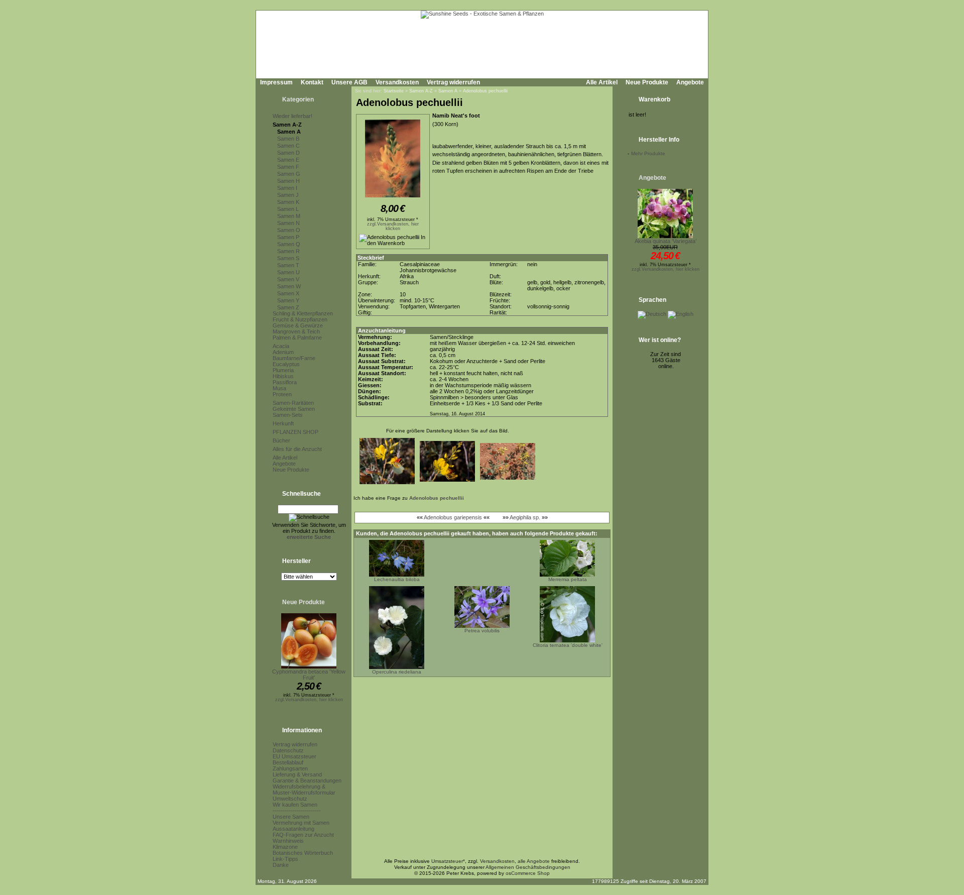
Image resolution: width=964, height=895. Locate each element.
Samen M (288, 216)
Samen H (288, 181)
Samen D (288, 153)
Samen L (288, 209)
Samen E (288, 160)
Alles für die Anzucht (297, 449)
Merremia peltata (567, 579)
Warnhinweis (288, 841)
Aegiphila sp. (525, 517)
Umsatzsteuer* (448, 861)
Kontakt (312, 82)
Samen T (288, 265)
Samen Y (288, 300)
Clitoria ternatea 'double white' (567, 645)
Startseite (394, 90)
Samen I (287, 188)
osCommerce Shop (528, 873)
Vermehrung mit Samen (301, 823)
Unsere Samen (291, 817)
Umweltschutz (290, 799)
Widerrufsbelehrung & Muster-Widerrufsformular (304, 790)
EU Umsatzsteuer (294, 756)
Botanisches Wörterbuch (303, 853)
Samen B (288, 139)
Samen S (288, 258)
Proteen (282, 394)
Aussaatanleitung (293, 829)
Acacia (281, 346)
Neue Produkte (647, 82)
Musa (279, 388)
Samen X (288, 293)
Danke (281, 865)
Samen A (289, 132)
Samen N (288, 223)
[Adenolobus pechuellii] (393, 198)
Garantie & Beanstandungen (307, 780)
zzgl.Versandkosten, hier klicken (309, 699)
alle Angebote (534, 861)
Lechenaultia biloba (397, 579)
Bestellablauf (288, 762)
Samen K (288, 202)
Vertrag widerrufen (453, 82)
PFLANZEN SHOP (295, 432)
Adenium (283, 352)
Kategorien (298, 99)
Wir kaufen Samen (295, 805)
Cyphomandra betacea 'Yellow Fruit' (308, 674)
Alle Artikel (602, 82)
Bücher (281, 440)
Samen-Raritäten (293, 403)
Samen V (288, 279)
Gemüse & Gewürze (298, 325)
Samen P (288, 237)
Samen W (289, 286)
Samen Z (288, 307)
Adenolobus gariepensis (453, 517)
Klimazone (285, 847)
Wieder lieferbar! (292, 116)
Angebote (690, 82)
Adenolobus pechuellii (485, 90)
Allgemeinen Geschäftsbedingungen (528, 867)
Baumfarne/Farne (294, 358)
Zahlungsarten (290, 768)
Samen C (288, 146)
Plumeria (283, 370)
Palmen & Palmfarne (297, 337)
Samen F (288, 167)
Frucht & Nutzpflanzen (300, 319)
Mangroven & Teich (296, 331)
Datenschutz (288, 750)
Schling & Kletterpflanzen (303, 313)
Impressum (276, 82)
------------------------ (297, 811)
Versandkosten (397, 82)
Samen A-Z (287, 125)
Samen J (288, 195)
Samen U (288, 272)
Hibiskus (283, 376)
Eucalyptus (286, 364)
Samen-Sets (288, 415)
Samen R (288, 251)
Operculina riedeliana (396, 672)
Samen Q (288, 244)
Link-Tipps (285, 859)
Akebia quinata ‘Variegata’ (665, 241)
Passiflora (285, 382)
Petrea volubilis (482, 630)
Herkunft (283, 423)
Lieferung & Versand (297, 774)
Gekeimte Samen (294, 409)
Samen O (288, 230)
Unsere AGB (349, 82)
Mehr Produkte (648, 153)
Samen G (288, 174)
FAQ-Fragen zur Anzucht (303, 835)
